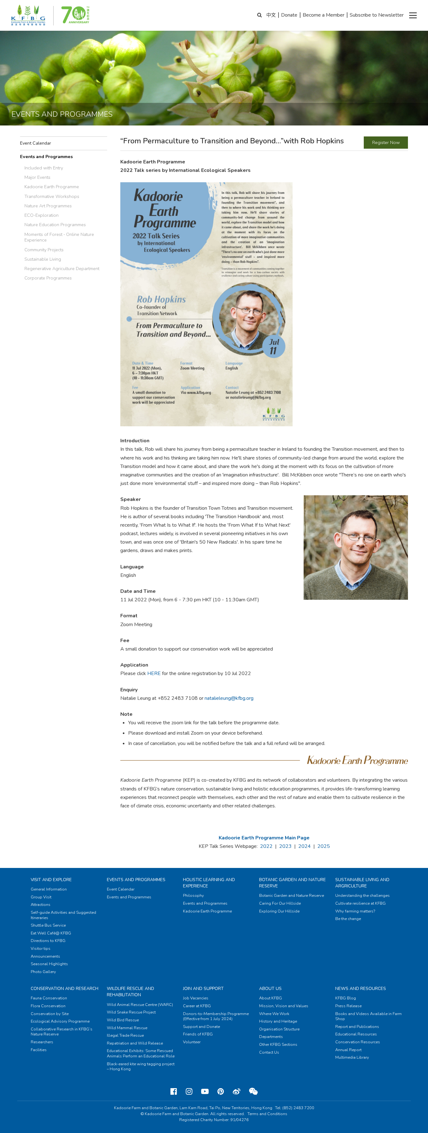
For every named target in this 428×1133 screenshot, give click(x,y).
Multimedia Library (352, 1057)
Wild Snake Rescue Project (131, 1012)
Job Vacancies (195, 998)
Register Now (386, 142)
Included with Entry (43, 168)
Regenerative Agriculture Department (61, 268)
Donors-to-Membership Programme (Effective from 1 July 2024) (216, 1016)
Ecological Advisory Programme (60, 1021)
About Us (270, 989)
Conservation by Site (50, 1014)
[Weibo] (236, 1092)
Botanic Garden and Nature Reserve (291, 895)
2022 (266, 846)
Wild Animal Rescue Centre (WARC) (140, 1005)
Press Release (348, 1006)
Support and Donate (201, 1026)
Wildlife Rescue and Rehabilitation (130, 992)
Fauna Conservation (49, 998)
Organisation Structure (279, 1029)
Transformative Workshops (51, 196)
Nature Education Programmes (55, 224)
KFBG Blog (345, 998)
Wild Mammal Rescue (127, 1028)
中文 (271, 15)
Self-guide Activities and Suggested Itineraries (63, 915)
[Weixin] (253, 1092)
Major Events (37, 177)
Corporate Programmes (48, 278)
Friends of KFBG (198, 1034)
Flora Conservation (48, 1006)
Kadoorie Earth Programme (51, 187)
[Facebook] (173, 1092)
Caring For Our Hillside (280, 903)
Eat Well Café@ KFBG (51, 933)
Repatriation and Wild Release (135, 1043)
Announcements (45, 956)
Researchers (42, 1042)
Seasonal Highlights (49, 964)
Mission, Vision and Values (283, 1006)
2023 (285, 846)
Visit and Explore (51, 880)
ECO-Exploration (41, 215)
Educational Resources (356, 1034)
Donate (289, 15)
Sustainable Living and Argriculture (362, 883)
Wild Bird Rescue (123, 1020)
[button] (413, 15)
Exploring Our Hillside (279, 911)
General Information (49, 889)
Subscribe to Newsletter (377, 15)
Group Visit (41, 897)
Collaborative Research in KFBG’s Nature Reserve (61, 1031)
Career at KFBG (197, 1006)
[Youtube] (205, 1092)
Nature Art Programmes (48, 206)
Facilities (39, 1050)
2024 (304, 846)
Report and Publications (357, 1026)
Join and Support (203, 989)
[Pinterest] (220, 1092)
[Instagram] (189, 1092)
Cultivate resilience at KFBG (360, 903)
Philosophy (193, 895)
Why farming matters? (355, 911)
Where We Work (274, 1014)
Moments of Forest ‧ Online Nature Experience (59, 237)
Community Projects (44, 250)
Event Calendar (35, 143)
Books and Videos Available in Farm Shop (368, 1016)
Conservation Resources (357, 1042)
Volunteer (192, 1042)
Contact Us (269, 1052)
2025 (323, 846)
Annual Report (348, 1050)
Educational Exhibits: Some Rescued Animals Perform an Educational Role (141, 1053)
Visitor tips (40, 948)
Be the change (348, 919)
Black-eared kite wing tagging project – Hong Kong (141, 1066)
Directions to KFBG (48, 941)
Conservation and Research (64, 989)
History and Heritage (278, 1021)
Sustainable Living (42, 259)
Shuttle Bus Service (48, 925)
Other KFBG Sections (278, 1044)
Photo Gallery (43, 972)
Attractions (40, 904)
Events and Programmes (46, 156)
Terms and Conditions (267, 1114)
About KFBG (270, 998)
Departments (271, 1037)
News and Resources (360, 989)
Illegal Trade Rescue (125, 1035)
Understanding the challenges (362, 895)
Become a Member (323, 15)
